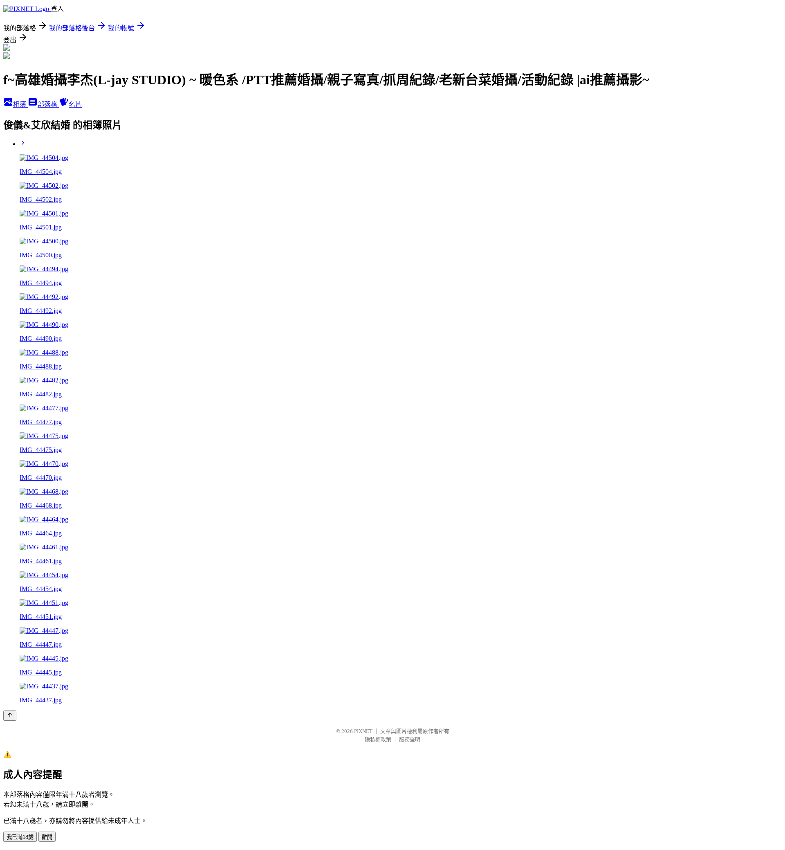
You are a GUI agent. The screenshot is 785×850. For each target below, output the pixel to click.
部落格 (48, 104)
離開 (47, 837)
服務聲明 (409, 739)
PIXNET (363, 731)
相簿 (20, 104)
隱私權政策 (378, 739)
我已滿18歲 (20, 837)
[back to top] (9, 716)
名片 (75, 104)
